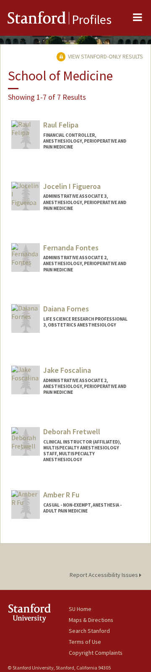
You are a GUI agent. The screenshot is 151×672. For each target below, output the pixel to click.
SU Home (80, 609)
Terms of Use (85, 641)
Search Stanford (89, 631)
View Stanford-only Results (105, 56)
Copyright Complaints (95, 652)
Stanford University (38, 613)
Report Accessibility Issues (104, 575)
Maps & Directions (91, 620)
